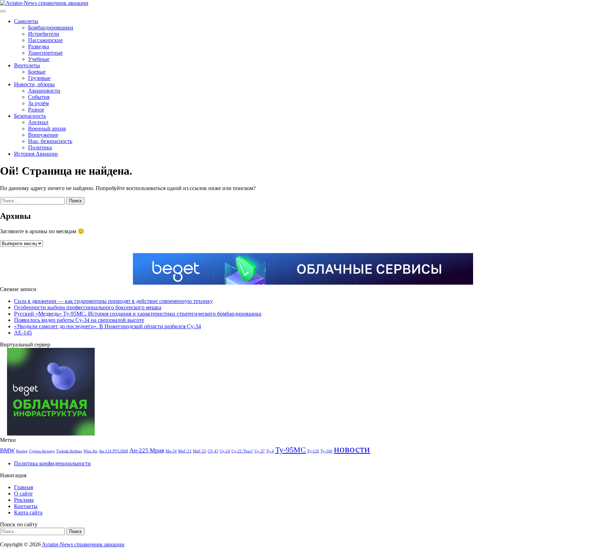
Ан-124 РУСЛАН (113, 451)
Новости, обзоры (34, 84)
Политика (40, 147)
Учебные (38, 59)
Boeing (22, 451)
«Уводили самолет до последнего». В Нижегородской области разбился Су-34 (107, 326)
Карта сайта (28, 512)
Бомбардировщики (50, 28)
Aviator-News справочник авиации (83, 544)
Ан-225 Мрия (146, 450)
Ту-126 (313, 451)
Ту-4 (270, 451)
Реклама (24, 500)
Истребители (43, 34)
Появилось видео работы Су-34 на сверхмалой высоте (79, 320)
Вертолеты (27, 65)
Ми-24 (171, 451)
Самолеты (26, 21)
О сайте (23, 494)
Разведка (38, 46)
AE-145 (23, 333)
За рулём (38, 103)
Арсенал (38, 122)
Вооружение (43, 135)
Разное (36, 110)
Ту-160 (326, 451)
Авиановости (44, 91)
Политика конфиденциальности (52, 463)
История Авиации (36, 154)
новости (352, 448)
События (38, 97)
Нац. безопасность (50, 141)
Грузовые (39, 78)
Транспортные (45, 53)
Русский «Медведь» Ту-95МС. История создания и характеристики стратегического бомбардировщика (137, 314)
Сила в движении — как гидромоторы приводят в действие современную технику (113, 301)
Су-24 (225, 451)
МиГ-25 (199, 451)
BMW (7, 450)
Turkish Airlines (69, 451)
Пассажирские (45, 40)
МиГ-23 (184, 451)
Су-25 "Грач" (242, 451)
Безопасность (30, 116)
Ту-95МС (290, 450)
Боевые (37, 72)
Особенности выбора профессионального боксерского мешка (87, 307)
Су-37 (260, 451)
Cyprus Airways (42, 451)
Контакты (26, 506)
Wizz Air (90, 451)
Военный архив (47, 128)
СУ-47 (213, 451)
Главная (23, 487)
